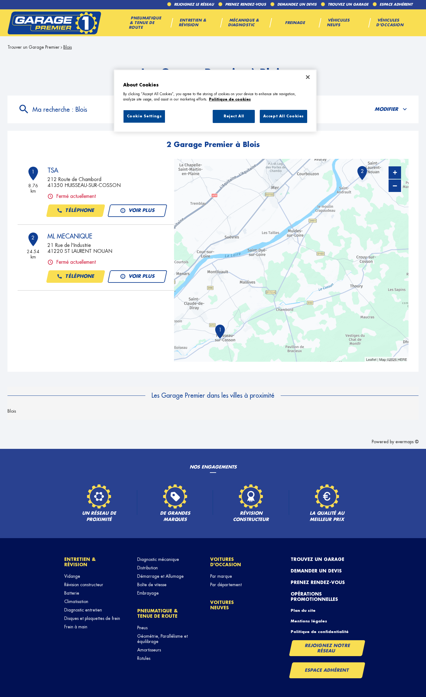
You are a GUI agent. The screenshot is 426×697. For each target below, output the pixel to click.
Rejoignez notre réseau (327, 648)
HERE (402, 359)
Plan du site (303, 610)
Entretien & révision (80, 562)
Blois (11, 411)
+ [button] (395, 172)
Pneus (142, 628)
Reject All (234, 116)
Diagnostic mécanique (158, 559)
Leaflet (371, 359)
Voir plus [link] (141, 210)
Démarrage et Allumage (160, 576)
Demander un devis (316, 571)
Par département (226, 584)
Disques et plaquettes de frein (92, 618)
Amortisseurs (149, 650)
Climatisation (76, 601)
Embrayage (148, 593)
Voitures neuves (222, 605)
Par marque (221, 576)
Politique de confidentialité (320, 632)
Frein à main (75, 627)
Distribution (147, 568)
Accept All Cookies (283, 116)
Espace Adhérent (327, 670)
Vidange (72, 576)
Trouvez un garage (317, 559)
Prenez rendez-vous (318, 582)
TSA (52, 170)
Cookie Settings (144, 116)
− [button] (395, 185)
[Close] (308, 77)
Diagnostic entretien (83, 610)
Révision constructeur (83, 584)
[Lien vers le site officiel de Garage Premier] (54, 22)
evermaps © (407, 441)
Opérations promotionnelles (314, 596)
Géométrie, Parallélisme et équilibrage (162, 639)
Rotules (143, 658)
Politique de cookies (230, 99)
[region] (215, 101)
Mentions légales (309, 621)
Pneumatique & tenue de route (157, 613)
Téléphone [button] (80, 210)
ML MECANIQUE (69, 236)
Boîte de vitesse (152, 584)
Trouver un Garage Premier (33, 47)
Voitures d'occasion (225, 562)
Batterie (71, 593)
